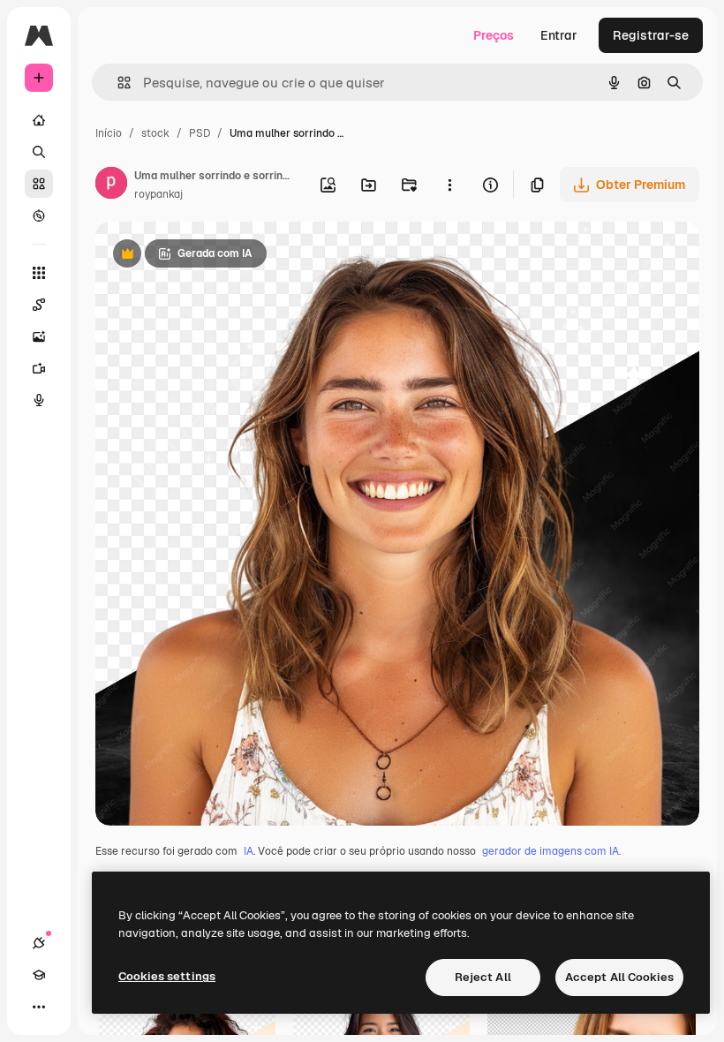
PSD (199, 133)
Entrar (558, 35)
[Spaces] (39, 305)
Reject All (483, 977)
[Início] (39, 120)
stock (155, 133)
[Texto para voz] (39, 400)
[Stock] (39, 184)
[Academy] (39, 975)
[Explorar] (39, 215)
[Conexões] (39, 943)
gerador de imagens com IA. (551, 851)
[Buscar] (39, 152)
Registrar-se (651, 35)
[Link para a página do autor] (111, 185)
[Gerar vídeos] (39, 368)
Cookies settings (166, 976)
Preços (493, 35)
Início (108, 133)
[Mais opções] (449, 184)
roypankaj (158, 194)
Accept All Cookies (619, 977)
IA (248, 851)
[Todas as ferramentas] (39, 273)
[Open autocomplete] (117, 82)
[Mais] (39, 1007)
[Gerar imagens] (39, 336)
